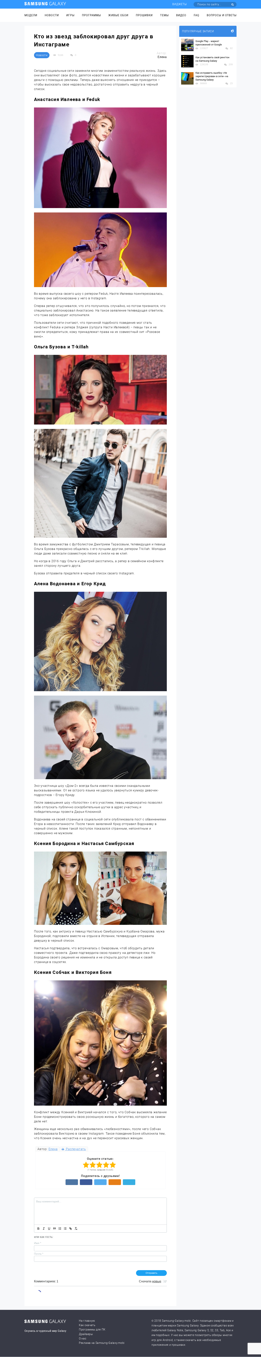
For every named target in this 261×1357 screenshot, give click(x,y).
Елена (53, 1149)
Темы (164, 15)
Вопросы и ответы (222, 15)
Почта (38, 1253)
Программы (91, 15)
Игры (70, 15)
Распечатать (75, 1149)
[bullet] (65, 1228)
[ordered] (59, 1228)
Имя (37, 1243)
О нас (82, 1338)
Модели (30, 15)
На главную (87, 1320)
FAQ (196, 15)
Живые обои (118, 15)
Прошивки (144, 15)
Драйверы (86, 1334)
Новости (52, 15)
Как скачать (87, 1325)
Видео (181, 15)
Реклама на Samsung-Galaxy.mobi (102, 1343)
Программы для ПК (92, 1329)
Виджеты (179, 4)
